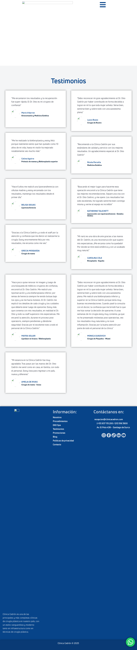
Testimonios (58, 428)
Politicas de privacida (63, 440)
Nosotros (57, 417)
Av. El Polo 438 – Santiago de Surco (113, 427)
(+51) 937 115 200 (105, 423)
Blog (55, 436)
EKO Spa (57, 425)
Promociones (59, 432)
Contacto (57, 444)
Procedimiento (59, 421)
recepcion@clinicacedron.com (108, 419)
